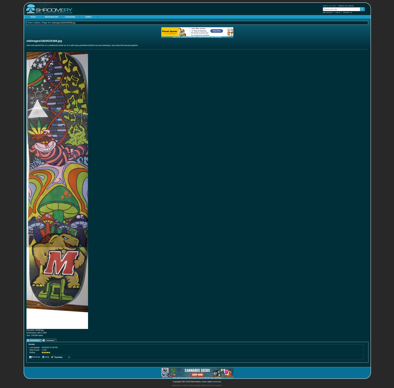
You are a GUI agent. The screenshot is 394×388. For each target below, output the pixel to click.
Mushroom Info (51, 17)
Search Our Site (329, 5)
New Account (328, 12)
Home (33, 17)
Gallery (88, 17)
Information (35, 340)
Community (70, 17)
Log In (338, 12)
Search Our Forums (346, 5)
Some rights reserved (211, 382)
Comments (50, 340)
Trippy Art (46, 23)
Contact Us (347, 12)
